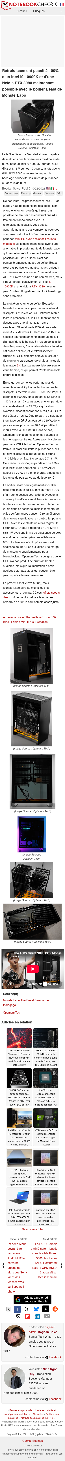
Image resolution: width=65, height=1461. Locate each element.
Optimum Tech (12, 1012)
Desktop (26, 193)
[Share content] (8, 1309)
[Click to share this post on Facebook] (17, 1309)
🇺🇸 (48, 188)
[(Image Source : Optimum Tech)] (31, 656)
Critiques (39, 11)
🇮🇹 (52, 188)
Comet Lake (11, 193)
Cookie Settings (32, 1441)
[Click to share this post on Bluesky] (36, 1309)
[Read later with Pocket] (18, 1316)
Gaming (37, 193)
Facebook (55, 1357)
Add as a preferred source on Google (36, 1299)
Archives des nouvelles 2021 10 (37, 1417)
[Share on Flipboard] (27, 1316)
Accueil (22, 11)
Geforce (49, 193)
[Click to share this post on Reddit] (55, 1308)
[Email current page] (46, 1316)
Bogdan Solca (47, 1332)
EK (19, 365)
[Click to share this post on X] (45, 1308)
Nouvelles (38, 1414)
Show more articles (32, 1229)
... (61, 11)
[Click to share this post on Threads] (26, 1309)
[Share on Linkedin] (37, 1316)
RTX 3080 (38, 286)
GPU (59, 193)
